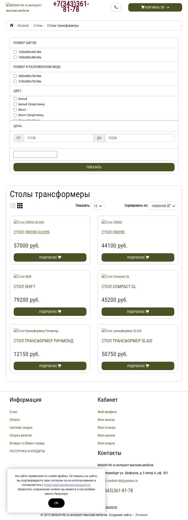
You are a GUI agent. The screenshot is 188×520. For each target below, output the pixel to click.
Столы (38, 25)
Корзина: (155, 7)
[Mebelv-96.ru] (11, 25)
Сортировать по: (136, 205)
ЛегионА (141, 515)
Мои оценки (106, 435)
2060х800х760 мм (29, 76)
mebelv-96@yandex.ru (122, 481)
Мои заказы (106, 420)
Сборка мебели (21, 435)
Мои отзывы (107, 427)
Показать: (83, 205)
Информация (26, 399)
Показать (94, 167)
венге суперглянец (31, 115)
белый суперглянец (31, 104)
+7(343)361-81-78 (71, 6)
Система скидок (21, 427)
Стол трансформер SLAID (127, 340)
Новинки (159, 206)
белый (22, 99)
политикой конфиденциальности (67, 485)
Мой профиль (107, 412)
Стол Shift (24, 286)
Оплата (15, 420)
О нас (13, 412)
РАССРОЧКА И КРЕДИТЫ (27, 451)
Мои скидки (106, 443)
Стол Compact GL (119, 286)
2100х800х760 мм (29, 81)
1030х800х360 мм (29, 52)
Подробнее (48, 257)
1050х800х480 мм (29, 57)
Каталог (23, 25)
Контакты (109, 453)
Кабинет (108, 399)
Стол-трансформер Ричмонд (43, 340)
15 (96, 206)
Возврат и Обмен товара (27, 443)
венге (22, 109)
